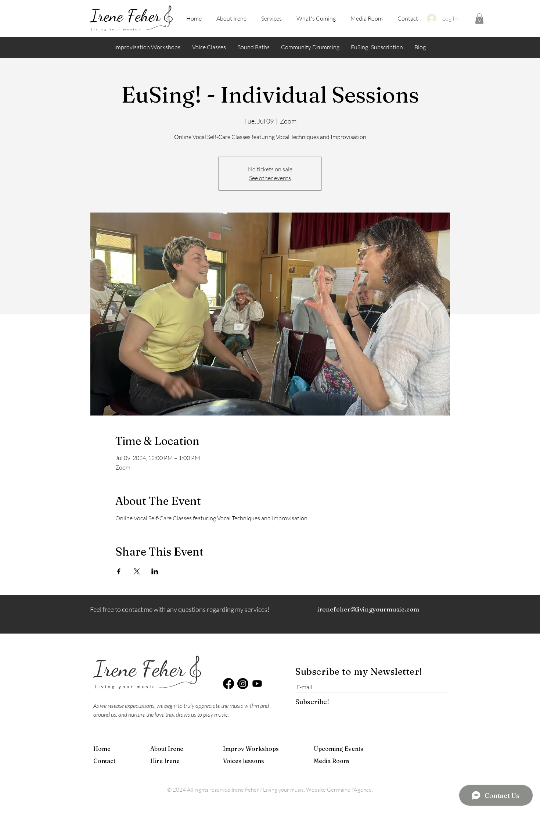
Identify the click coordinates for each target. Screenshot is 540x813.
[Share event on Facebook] (118, 571)
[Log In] (431, 18)
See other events (270, 178)
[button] (479, 18)
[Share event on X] (136, 571)
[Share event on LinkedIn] (154, 571)
